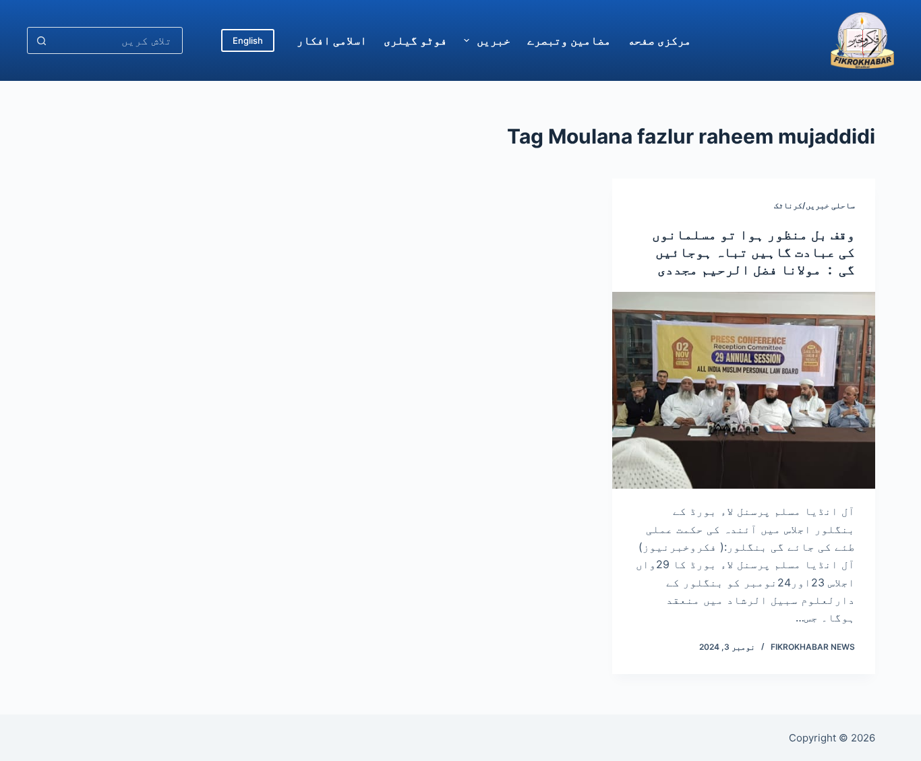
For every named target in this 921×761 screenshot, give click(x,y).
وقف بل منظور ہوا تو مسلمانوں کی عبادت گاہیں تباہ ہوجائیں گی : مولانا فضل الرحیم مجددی (753, 252)
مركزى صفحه (659, 40)
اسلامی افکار (332, 40)
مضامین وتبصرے (569, 40)
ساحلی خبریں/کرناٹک (814, 205)
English (248, 40)
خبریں (493, 40)
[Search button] (41, 40)
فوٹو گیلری (415, 40)
